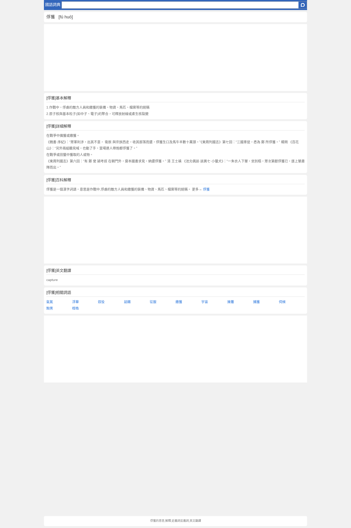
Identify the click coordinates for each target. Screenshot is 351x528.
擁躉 (230, 302)
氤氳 (49, 302)
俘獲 (206, 189)
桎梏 (75, 308)
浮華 (75, 302)
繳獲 (179, 302)
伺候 (282, 302)
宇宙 (204, 302)
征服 (153, 302)
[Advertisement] (175, 57)
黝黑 (49, 308)
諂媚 (127, 302)
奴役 (101, 302)
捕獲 (256, 302)
